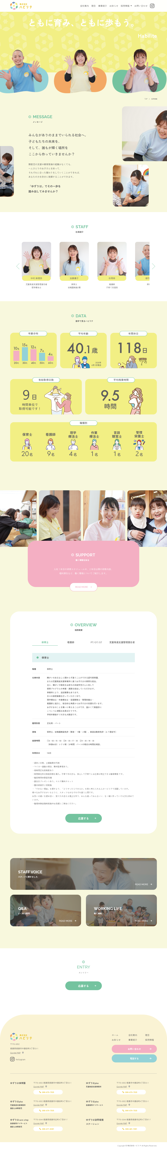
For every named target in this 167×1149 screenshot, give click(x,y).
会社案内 (84, 5)
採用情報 (149, 1039)
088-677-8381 (48, 1128)
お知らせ (113, 5)
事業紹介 (102, 5)
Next (153, 265)
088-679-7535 (48, 1092)
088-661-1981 (131, 1128)
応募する (83, 818)
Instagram (20, 1059)
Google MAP (15, 1052)
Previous (17, 265)
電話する (134, 1058)
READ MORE (81, 587)
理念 (93, 5)
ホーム (115, 1035)
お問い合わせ (141, 5)
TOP (146, 99)
